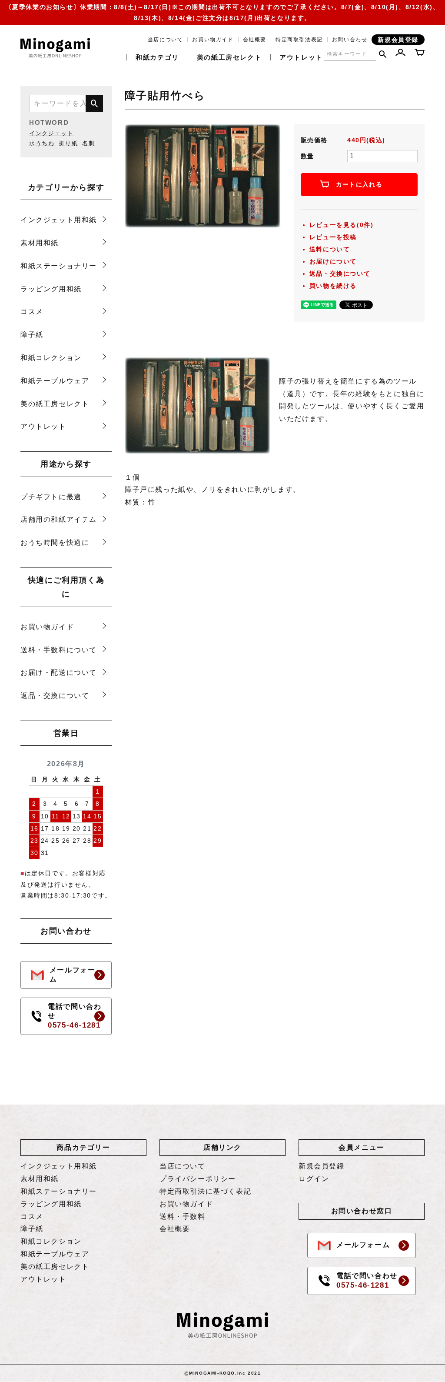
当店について (165, 39)
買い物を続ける (333, 285)
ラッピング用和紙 (51, 289)
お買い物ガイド (212, 39)
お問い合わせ (350, 39)
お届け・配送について (58, 672)
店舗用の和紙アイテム (58, 519)
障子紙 (31, 334)
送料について (329, 249)
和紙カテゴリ (157, 57)
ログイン (314, 1178)
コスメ (31, 311)
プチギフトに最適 (51, 497)
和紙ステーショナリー (58, 266)
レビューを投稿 (333, 237)
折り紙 (68, 143)
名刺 (88, 143)
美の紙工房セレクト (229, 57)
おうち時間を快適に (54, 542)
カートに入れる (359, 184)
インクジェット (51, 133)
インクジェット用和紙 (58, 220)
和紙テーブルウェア (54, 380)
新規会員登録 (398, 39)
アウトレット (301, 57)
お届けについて (333, 261)
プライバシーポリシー (197, 1178)
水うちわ (41, 143)
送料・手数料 (182, 1216)
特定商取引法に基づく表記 (205, 1191)
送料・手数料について (58, 650)
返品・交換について (54, 695)
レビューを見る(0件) (341, 224)
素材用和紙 (39, 243)
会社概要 (254, 39)
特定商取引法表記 (299, 39)
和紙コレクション (51, 357)
